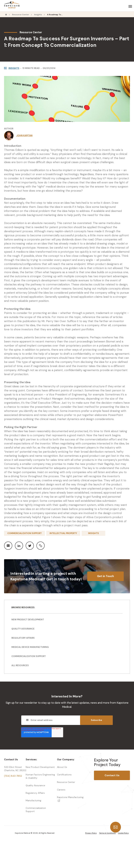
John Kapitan (24, 135)
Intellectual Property (63, 533)
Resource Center (20, 14)
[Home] (6, 14)
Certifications (64, 774)
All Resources (20, 665)
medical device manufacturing (30, 647)
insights (13, 68)
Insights (38, 14)
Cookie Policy (123, 833)
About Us (62, 767)
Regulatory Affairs (35, 792)
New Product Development (27, 619)
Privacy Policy (91, 833)
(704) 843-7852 (13, 775)
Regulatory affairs (23, 638)
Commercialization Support (24, 533)
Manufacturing (33, 800)
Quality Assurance (22, 628)
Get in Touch (105, 576)
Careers (61, 789)
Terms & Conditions (107, 833)
